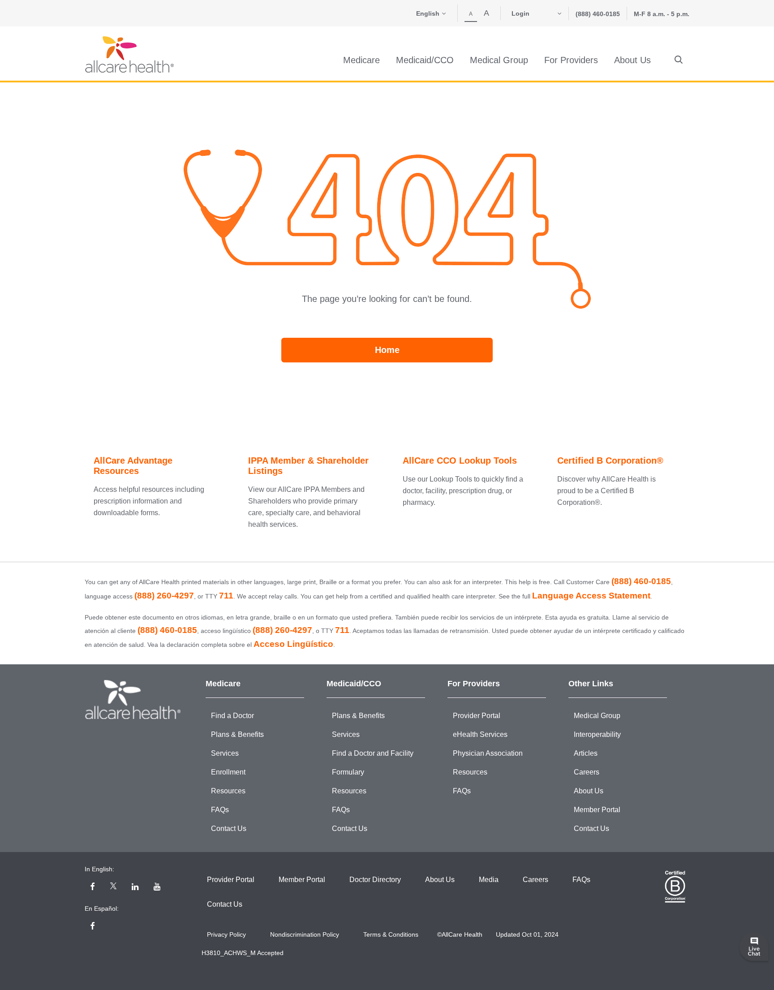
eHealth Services (480, 734)
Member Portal (597, 810)
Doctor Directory (375, 879)
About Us (588, 791)
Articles (586, 753)
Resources (228, 791)
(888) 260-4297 (164, 595)
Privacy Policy (226, 934)
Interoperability (597, 734)
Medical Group (597, 715)
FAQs (220, 810)
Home (387, 350)
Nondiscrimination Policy (304, 934)
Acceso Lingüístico (293, 644)
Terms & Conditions (390, 934)
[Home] (129, 54)
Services (225, 753)
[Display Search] (678, 60)
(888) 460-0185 (598, 13)
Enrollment (228, 772)
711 (226, 595)
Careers (586, 772)
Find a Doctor (232, 715)
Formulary (348, 772)
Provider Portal (476, 715)
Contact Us (228, 828)
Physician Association (488, 753)
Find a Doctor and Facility (372, 753)
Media (489, 879)
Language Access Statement (591, 595)
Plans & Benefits (237, 734)
